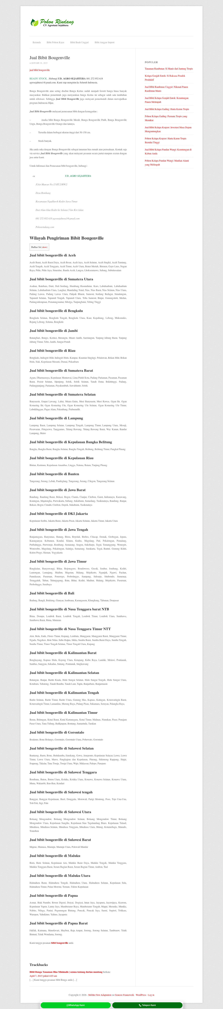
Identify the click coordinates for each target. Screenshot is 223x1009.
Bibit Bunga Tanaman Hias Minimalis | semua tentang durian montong (66, 972)
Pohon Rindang (52, 22)
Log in (151, 994)
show (44, 247)
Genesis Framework (124, 994)
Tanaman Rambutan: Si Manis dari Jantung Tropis (169, 68)
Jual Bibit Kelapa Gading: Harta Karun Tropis (167, 109)
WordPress (141, 994)
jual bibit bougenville (40, 69)
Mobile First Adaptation (99, 994)
